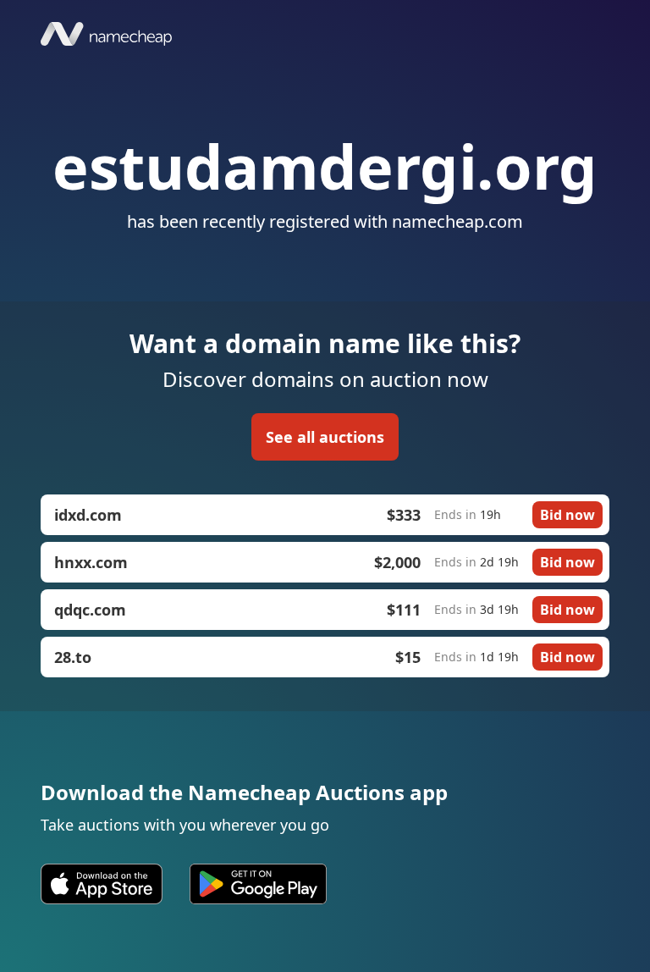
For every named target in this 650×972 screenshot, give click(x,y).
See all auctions (325, 437)
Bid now (567, 514)
